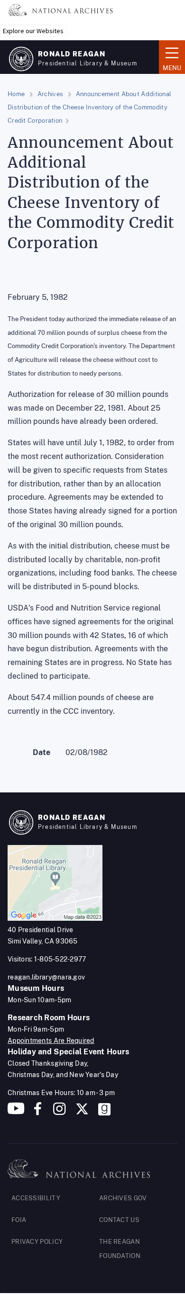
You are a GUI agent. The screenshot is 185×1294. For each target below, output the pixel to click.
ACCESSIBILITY (35, 1198)
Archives (50, 94)
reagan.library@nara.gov (46, 977)
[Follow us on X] (82, 1112)
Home (16, 94)
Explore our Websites (33, 31)
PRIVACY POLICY (37, 1241)
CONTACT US (119, 1219)
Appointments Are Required (51, 1040)
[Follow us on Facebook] (37, 1112)
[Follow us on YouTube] (16, 1112)
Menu (170, 56)
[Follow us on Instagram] (58, 1112)
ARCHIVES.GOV (123, 1198)
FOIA (18, 1219)
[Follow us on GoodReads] (104, 1112)
